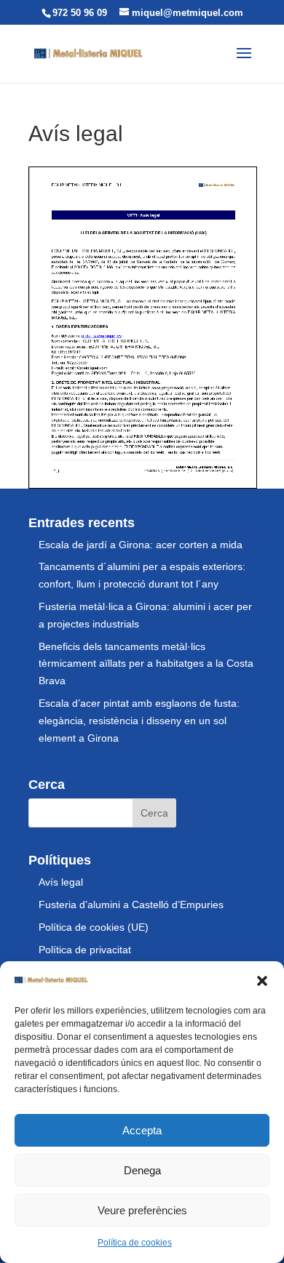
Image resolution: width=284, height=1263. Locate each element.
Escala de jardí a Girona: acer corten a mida (140, 544)
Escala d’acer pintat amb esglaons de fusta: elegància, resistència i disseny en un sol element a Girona (139, 720)
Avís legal (61, 882)
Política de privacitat (85, 949)
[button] (262, 981)
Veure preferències (142, 1210)
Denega (142, 1170)
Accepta (142, 1130)
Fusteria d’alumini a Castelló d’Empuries (131, 904)
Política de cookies (135, 1243)
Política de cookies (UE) (94, 927)
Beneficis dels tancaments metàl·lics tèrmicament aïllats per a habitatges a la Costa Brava (146, 664)
